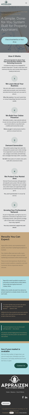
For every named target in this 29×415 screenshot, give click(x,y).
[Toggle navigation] (26, 3)
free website (23, 412)
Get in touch (6, 403)
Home (8, 392)
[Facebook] (23, 397)
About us (12, 392)
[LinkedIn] (26, 397)
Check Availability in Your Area (14, 40)
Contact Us (21, 365)
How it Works (20, 392)
